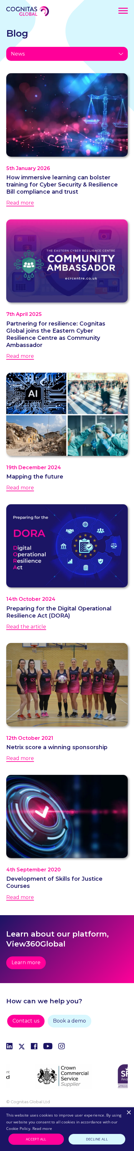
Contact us (25, 1021)
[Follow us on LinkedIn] (9, 1047)
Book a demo (69, 1021)
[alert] (67, 1129)
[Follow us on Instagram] (61, 1047)
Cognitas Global (27, 11)
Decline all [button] (97, 1139)
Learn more (26, 962)
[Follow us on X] (21, 1047)
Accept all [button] (36, 1139)
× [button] (128, 1112)
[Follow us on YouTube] (47, 1047)
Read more (42, 1128)
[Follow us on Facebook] (34, 1047)
